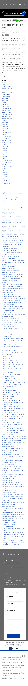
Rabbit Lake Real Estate (9, 450)
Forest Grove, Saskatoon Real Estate (13, 314)
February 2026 (6, 108)
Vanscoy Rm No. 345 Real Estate (12, 513)
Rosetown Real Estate (13, 32)
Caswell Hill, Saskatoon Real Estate (12, 242)
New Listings (6, 84)
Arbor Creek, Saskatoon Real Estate (13, 194)
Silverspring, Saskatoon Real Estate (12, 485)
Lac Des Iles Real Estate (9, 356)
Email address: (11, 611)
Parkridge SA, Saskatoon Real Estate (13, 442)
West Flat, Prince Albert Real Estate (12, 533)
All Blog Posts (6, 82)
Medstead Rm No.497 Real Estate (12, 392)
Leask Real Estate (7, 372)
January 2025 (6, 134)
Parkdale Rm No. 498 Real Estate (12, 440)
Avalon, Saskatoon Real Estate (11, 198)
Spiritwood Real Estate (9, 493)
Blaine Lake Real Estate (9, 218)
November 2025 (7, 114)
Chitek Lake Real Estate (9, 250)
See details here (20, 40)
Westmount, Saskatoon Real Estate (13, 535)
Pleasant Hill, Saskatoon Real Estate (13, 448)
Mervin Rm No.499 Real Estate (11, 400)
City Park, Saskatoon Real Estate (12, 252)
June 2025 (5, 124)
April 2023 (5, 176)
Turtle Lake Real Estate (9, 505)
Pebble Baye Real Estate (9, 444)
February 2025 (6, 132)
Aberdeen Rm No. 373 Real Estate (12, 186)
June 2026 (5, 100)
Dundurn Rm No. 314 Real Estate (11, 278)
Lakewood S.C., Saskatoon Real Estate (13, 364)
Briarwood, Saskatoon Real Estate (12, 228)
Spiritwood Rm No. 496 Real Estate (12, 495)
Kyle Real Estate (7, 354)
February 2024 (6, 156)
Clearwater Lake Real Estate (11, 256)
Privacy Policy (18, 644)
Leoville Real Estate (8, 376)
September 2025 (7, 118)
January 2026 (6, 110)
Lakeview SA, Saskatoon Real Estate (13, 362)
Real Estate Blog (7, 88)
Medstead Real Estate (9, 390)
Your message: (11, 618)
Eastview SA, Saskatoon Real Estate (13, 288)
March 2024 (5, 154)
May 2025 (5, 126)
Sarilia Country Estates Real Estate (12, 474)
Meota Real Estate (8, 396)
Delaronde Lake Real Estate (10, 270)
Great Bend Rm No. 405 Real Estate (13, 318)
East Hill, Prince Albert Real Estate (12, 286)
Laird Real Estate (7, 358)
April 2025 (5, 128)
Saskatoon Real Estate (9, 477)
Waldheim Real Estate (9, 523)
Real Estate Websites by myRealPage (14, 646)
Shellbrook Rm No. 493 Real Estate (12, 483)
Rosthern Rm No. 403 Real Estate (12, 466)
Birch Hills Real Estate (8, 214)
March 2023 (5, 178)
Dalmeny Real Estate (8, 266)
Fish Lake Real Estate (8, 310)
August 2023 (6, 168)
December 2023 (7, 160)
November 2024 (7, 138)
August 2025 (6, 120)
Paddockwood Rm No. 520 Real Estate (14, 438)
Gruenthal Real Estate (9, 324)
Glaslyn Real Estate (8, 316)
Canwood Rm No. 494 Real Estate (12, 240)
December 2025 (7, 112)
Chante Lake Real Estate (9, 248)
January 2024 (6, 158)
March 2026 (5, 106)
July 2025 (5, 122)
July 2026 (5, 98)
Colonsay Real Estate (8, 258)
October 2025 (6, 116)
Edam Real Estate (7, 292)
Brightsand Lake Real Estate (10, 232)
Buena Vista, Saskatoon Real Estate (13, 234)
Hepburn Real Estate (8, 336)
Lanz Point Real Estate (9, 366)
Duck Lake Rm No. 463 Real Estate (12, 274)
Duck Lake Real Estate (9, 272)
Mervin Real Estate (8, 398)
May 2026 (5, 102)
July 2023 (5, 170)
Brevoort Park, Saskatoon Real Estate (13, 226)
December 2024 (7, 136)
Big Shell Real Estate (8, 212)
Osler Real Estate (7, 434)
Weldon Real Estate (8, 527)
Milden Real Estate (8, 404)
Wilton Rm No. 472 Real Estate (11, 545)
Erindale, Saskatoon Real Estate (11, 296)
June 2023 (5, 172)
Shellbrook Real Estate (9, 481)
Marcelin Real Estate (8, 378)
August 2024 (6, 144)
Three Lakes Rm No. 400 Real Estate (13, 503)
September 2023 (7, 166)
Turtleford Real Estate (8, 507)
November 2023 (7, 162)
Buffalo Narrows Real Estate (10, 236)
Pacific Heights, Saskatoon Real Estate (14, 436)
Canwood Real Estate (9, 238)
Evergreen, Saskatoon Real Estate (12, 306)
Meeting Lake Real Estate (10, 394)
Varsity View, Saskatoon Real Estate (13, 515)
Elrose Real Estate (7, 294)
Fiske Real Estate (7, 312)
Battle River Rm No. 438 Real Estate (12, 204)
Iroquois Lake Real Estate (10, 344)
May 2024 (5, 150)
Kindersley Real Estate (9, 350)
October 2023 (6, 164)
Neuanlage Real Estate (9, 426)
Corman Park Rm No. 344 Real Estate (13, 260)
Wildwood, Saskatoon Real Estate (12, 541)
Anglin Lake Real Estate (9, 192)
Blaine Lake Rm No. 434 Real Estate (12, 220)
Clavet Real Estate (8, 254)
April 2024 (5, 152)
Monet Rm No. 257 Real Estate (11, 412)
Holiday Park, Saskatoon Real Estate (13, 338)
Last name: (10, 603)
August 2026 (6, 96)
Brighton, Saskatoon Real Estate (12, 230)
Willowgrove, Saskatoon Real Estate (13, 543)
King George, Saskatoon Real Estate (13, 352)
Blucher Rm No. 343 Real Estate (11, 222)
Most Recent (6, 94)
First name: (10, 596)
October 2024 (6, 140)
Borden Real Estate (8, 224)
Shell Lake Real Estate (8, 479)
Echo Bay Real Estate (8, 290)
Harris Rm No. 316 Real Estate (10, 334)
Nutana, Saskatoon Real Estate (11, 432)
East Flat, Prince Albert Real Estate (12, 284)
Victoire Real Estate (8, 521)
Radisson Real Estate (8, 452)
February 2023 (6, 180)
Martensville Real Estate (9, 380)
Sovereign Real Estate (9, 491)
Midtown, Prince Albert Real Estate (12, 402)
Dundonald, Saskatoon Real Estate (12, 276)
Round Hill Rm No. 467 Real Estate (12, 469)
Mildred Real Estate (8, 410)
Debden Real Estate (8, 268)
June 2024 (5, 148)
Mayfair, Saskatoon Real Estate (11, 384)
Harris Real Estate (7, 332)
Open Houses (6, 86)
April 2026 (5, 104)
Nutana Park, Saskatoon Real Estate (13, 428)
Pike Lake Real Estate (8, 446)
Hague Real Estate (8, 326)
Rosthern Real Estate (8, 464)
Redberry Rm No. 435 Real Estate (12, 454)
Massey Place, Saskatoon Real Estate (13, 382)
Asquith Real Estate (8, 196)
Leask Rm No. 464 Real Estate (11, 374)
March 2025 (5, 130)
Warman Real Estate (8, 525)
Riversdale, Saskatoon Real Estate (12, 460)
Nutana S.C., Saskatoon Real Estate (13, 430)
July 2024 (5, 146)
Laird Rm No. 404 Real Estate (10, 360)
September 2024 (7, 142)
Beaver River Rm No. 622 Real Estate (13, 206)
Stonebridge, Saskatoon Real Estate (13, 497)
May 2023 (5, 174)
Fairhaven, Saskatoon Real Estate (12, 308)
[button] (6, 573)
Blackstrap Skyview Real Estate (11, 216)
